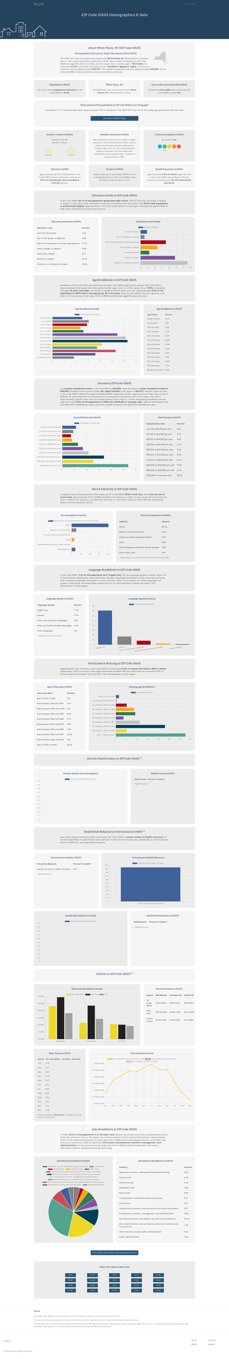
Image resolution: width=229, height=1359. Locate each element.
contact (212, 1340)
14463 (158, 1285)
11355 (136, 1290)
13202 (136, 1285)
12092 (92, 1275)
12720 (114, 1280)
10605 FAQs (190, 4)
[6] (132, 973)
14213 (114, 1285)
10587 (136, 1280)
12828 (92, 1285)
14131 (137, 1275)
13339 (158, 1290)
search (194, 1344)
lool (7, 1340)
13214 (114, 1275)
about (194, 1340)
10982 (158, 1275)
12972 (92, 1290)
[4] (141, 758)
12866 (70, 1280)
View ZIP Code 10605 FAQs (114, 1252)
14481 (70, 1285)
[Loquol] (39, 5)
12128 (70, 1290)
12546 (92, 1280)
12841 (70, 1275)
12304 (114, 1290)
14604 (158, 1280)
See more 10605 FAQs (114, 118)
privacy (211, 1344)
